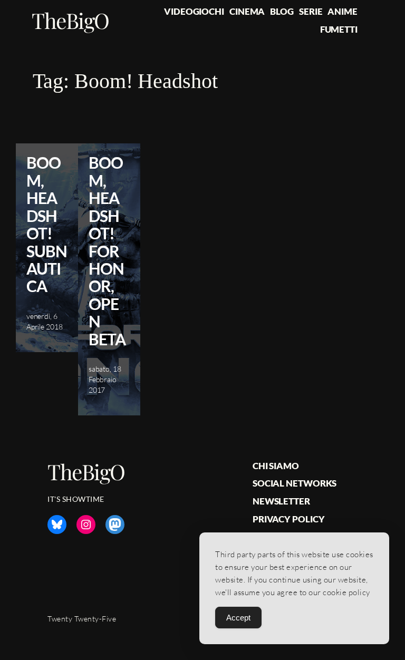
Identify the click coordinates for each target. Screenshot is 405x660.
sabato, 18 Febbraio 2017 (105, 379)
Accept (238, 617)
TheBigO (70, 20)
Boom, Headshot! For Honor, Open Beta (107, 251)
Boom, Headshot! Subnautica (46, 224)
